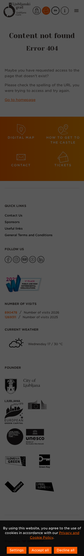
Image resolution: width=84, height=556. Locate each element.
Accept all (40, 550)
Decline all (65, 550)
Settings (17, 550)
